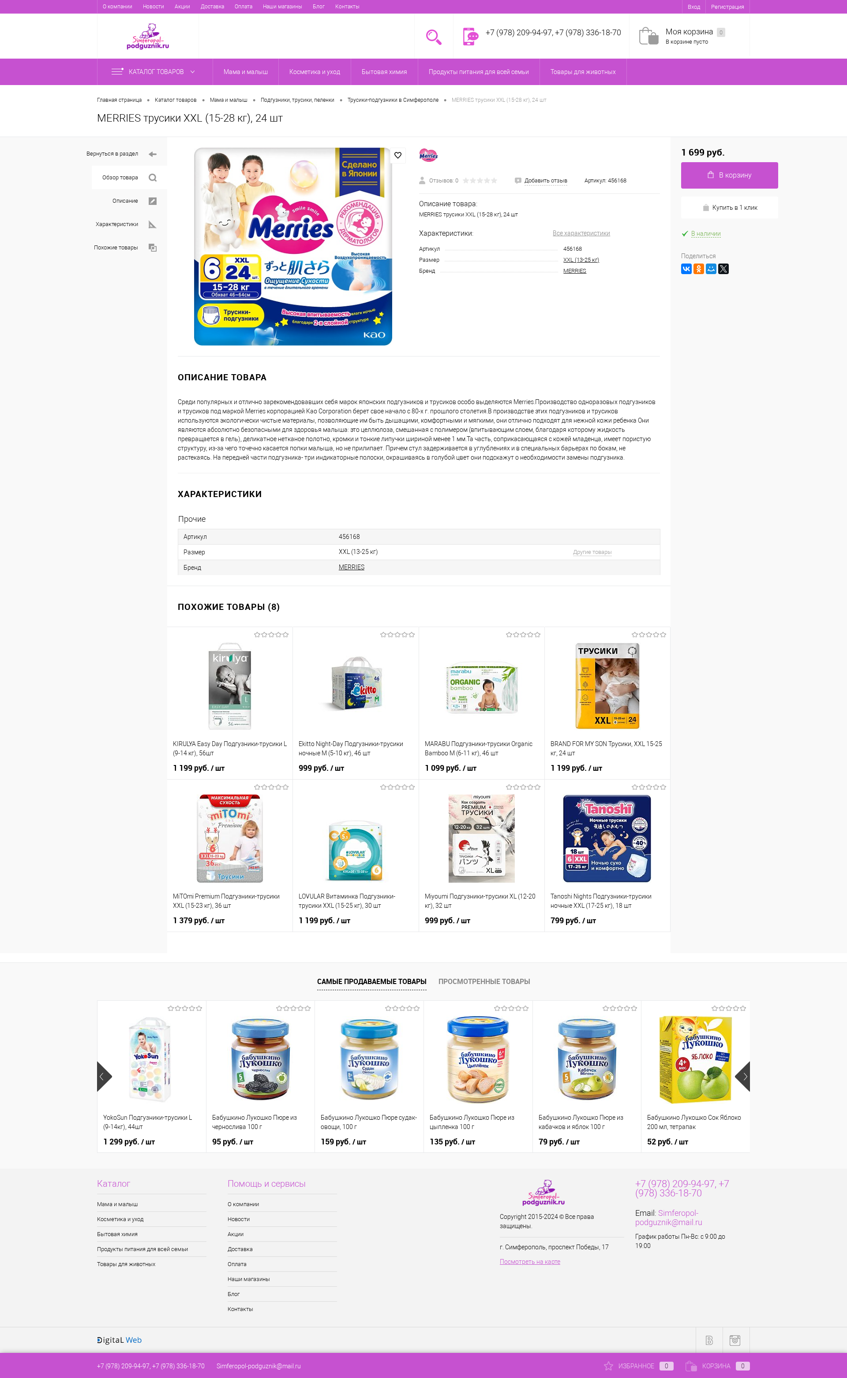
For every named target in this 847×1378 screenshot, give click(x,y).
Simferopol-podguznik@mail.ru (668, 1217)
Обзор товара (120, 177)
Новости (153, 7)
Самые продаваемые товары (372, 981)
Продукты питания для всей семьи (142, 1249)
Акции (182, 7)
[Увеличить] (293, 246)
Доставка (212, 7)
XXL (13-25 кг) (581, 259)
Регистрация (727, 7)
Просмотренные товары (484, 981)
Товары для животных (126, 1264)
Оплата (243, 7)
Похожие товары (116, 247)
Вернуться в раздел (112, 153)
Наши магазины (282, 7)
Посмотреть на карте (530, 1261)
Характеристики (117, 224)
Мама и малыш (117, 1204)
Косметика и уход (120, 1219)
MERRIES (574, 270)
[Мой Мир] (711, 269)
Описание (125, 200)
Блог (319, 7)
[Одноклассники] (698, 269)
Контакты (347, 7)
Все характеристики (581, 233)
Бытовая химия (117, 1234)
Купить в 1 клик (734, 207)
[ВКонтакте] (686, 269)
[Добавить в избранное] (398, 155)
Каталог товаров (157, 71)
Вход (694, 7)
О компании (117, 7)
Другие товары (592, 552)
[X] (723, 269)
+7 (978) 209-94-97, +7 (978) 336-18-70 (151, 1366)
